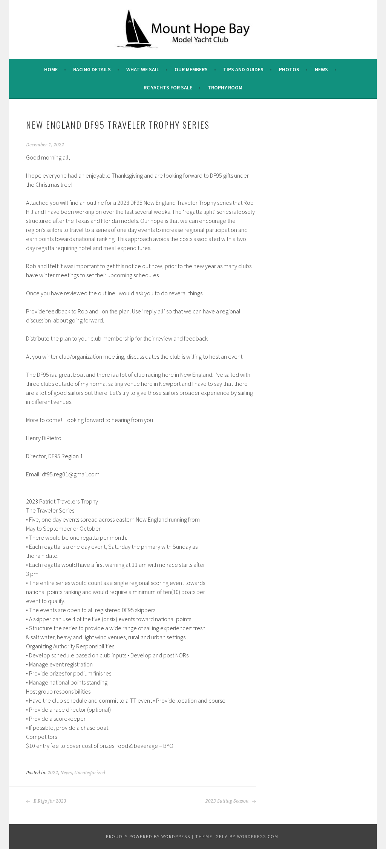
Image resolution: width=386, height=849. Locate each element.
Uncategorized (89, 772)
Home (51, 69)
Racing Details (92, 69)
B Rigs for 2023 (49, 801)
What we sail (142, 69)
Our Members (191, 69)
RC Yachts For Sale (168, 87)
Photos (289, 69)
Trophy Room (225, 87)
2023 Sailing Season (227, 801)
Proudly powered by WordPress (148, 836)
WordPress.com (258, 836)
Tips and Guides (243, 69)
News (321, 69)
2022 (52, 772)
